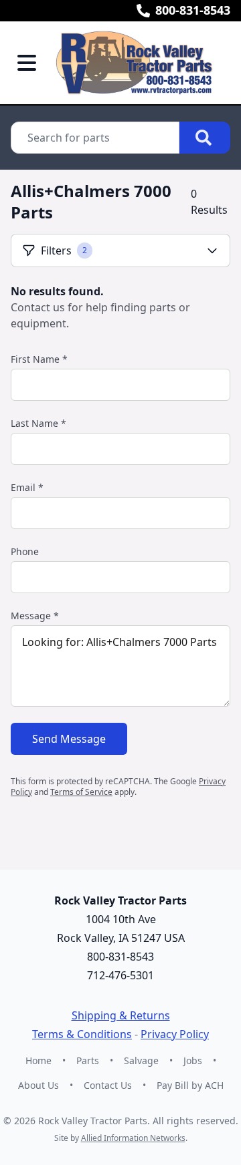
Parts (87, 1060)
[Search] (204, 138)
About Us (38, 1085)
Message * (35, 615)
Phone (25, 551)
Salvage (141, 1060)
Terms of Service (81, 792)
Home (38, 1060)
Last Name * (38, 423)
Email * (27, 487)
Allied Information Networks (133, 1138)
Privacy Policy (175, 1034)
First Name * (39, 359)
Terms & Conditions (82, 1034)
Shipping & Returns (121, 1015)
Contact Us (108, 1085)
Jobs (192, 1060)
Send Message (69, 738)
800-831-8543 (192, 10)
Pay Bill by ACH (190, 1085)
